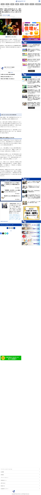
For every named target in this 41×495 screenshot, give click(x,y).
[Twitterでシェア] (3, 233)
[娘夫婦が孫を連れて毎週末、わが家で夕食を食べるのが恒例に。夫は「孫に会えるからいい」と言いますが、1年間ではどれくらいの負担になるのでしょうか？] (24, 103)
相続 (12, 4)
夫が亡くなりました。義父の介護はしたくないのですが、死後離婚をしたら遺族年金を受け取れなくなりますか (34, 86)
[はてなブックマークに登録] (7, 233)
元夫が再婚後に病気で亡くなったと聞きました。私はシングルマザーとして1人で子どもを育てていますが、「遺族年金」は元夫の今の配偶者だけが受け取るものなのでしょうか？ (34, 81)
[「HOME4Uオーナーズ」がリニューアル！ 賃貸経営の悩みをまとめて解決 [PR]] (31, 188)
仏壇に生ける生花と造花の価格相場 (8, 74)
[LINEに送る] (5, 233)
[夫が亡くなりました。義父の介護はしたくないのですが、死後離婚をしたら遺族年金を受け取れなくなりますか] (24, 86)
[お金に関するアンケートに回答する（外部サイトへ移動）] (31, 213)
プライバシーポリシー (4, 477)
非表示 (11, 72)
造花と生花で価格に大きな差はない (8, 78)
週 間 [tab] (27, 77)
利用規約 (2, 474)
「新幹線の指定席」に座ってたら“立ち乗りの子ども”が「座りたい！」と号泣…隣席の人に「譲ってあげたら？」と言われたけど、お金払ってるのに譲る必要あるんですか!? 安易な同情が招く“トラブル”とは (34, 98)
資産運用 (38, 4)
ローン (32, 4)
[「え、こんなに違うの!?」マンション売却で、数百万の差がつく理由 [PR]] (31, 204)
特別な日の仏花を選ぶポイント (7, 76)
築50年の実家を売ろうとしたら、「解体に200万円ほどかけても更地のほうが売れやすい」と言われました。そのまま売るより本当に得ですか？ (34, 91)
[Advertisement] (11, 57)
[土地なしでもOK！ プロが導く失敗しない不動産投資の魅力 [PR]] (31, 192)
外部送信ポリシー (4, 480)
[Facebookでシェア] (1, 233)
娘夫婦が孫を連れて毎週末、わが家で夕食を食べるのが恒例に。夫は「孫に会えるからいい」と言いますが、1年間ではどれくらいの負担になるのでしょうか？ (34, 104)
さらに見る (31, 107)
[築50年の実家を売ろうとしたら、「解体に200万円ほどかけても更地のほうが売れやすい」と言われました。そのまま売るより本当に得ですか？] (24, 91)
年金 (22, 4)
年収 (7, 4)
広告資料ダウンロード (4, 488)
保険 (27, 4)
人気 (3, 4)
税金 (17, 4)
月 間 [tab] (36, 77)
